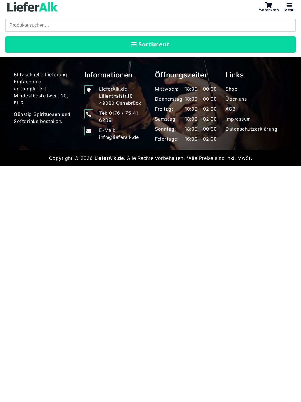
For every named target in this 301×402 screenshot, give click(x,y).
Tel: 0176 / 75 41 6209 (118, 116)
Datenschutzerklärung (251, 129)
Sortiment (153, 44)
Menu (289, 10)
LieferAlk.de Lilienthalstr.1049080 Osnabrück (120, 96)
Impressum (238, 119)
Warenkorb (269, 10)
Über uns (236, 99)
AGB (230, 109)
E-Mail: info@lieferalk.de (119, 133)
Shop (231, 89)
